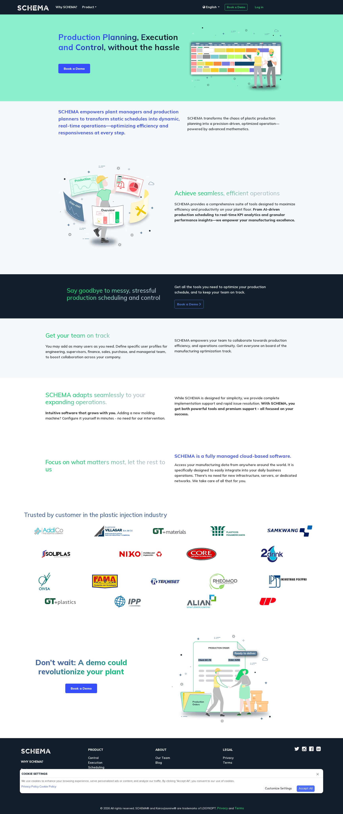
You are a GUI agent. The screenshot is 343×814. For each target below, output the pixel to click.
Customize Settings (278, 788)
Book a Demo (236, 7)
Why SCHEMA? (66, 7)
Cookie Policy (48, 786)
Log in (259, 7)
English (211, 7)
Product (88, 7)
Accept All (306, 788)
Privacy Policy (30, 786)
